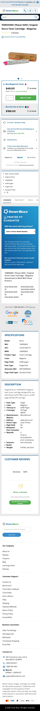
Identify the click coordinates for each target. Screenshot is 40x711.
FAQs (4, 600)
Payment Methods (9, 607)
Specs (30, 200)
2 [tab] (21, 78)
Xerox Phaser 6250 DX (11, 293)
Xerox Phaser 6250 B (12, 297)
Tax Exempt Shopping (10, 641)
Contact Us (6, 582)
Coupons (5, 558)
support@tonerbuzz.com (15, 676)
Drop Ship (6, 644)
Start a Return (7, 596)
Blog (4, 562)
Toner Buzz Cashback (10, 589)
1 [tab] (18, 78)
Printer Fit (20, 200)
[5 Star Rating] (12, 314)
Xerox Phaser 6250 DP (27, 293)
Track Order (7, 592)
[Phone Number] (25, 10)
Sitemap (5, 569)
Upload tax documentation (26, 165)
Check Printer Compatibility (14, 37)
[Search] (36, 17)
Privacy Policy (7, 614)
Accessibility (7, 617)
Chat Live (32, 307)
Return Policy (7, 610)
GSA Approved (8, 634)
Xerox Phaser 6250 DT (11, 288)
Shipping (5, 603)
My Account (6, 585)
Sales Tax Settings (9, 630)
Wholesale (6, 637)
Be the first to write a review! (20, 502)
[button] (28, 322)
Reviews (5, 555)
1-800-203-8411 (11, 663)
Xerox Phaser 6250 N (28, 289)
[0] (30, 10)
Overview (7, 200)
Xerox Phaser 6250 (27, 287)
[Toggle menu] (35, 10)
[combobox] (20, 17)
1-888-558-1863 (11, 666)
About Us (6, 551)
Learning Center (8, 565)
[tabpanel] (20, 58)
